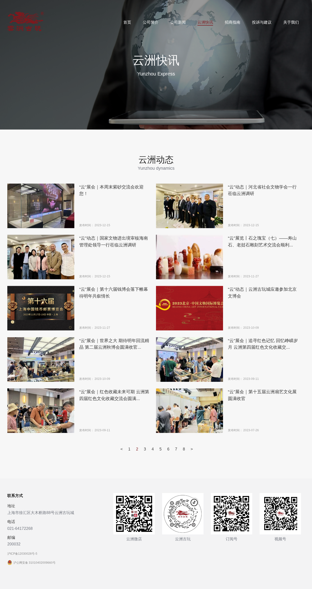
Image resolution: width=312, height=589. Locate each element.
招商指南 (232, 22)
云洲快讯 (205, 22)
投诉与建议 (262, 22)
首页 (127, 22)
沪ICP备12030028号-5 (22, 553)
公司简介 (150, 22)
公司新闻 (178, 22)
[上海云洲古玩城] (25, 30)
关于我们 (291, 22)
